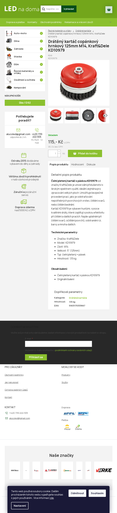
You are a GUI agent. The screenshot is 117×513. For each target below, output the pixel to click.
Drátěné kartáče (78, 297)
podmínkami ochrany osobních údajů (73, 350)
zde (52, 498)
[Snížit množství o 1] (58, 155)
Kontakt (8, 397)
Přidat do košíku (87, 153)
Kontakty (32, 22)
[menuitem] (25, 33)
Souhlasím (97, 493)
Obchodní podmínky (51, 22)
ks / (25, 102)
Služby (65, 382)
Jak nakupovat (11, 382)
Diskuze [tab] (91, 164)
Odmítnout (77, 493)
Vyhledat (69, 9)
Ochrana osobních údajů (16, 390)
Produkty (66, 375)
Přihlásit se (36, 357)
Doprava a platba (15, 22)
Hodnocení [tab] (77, 164)
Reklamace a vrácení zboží (79, 22)
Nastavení (20, 505)
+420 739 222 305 (37, 135)
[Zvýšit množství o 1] (58, 151)
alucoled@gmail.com (18, 134)
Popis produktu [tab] (59, 164)
